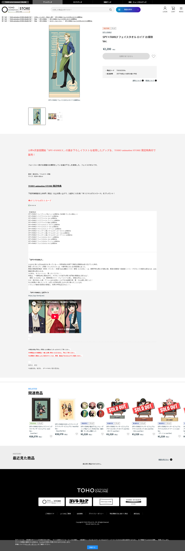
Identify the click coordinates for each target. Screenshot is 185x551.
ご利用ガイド (49, 514)
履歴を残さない (164, 459)
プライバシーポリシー (96, 514)
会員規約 (80, 514)
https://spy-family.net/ (36, 295)
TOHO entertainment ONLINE (15, 2)
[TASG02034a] (37, 116)
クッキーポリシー (32, 544)
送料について (137, 80)
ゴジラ (77, 2)
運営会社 (137, 514)
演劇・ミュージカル (137, 2)
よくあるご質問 (65, 514)
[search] (110, 10)
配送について (150, 80)
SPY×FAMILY (107, 32)
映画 (107, 2)
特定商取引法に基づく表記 (119, 514)
